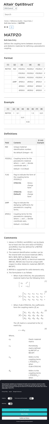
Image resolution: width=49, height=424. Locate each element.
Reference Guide (16, 21)
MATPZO (21, 23)
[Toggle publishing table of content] (11, 27)
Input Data (28, 21)
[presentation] (24, 284)
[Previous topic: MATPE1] (5, 27)
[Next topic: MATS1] (7, 27)
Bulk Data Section (10, 23)
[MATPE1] (5, 27)
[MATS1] (7, 27)
